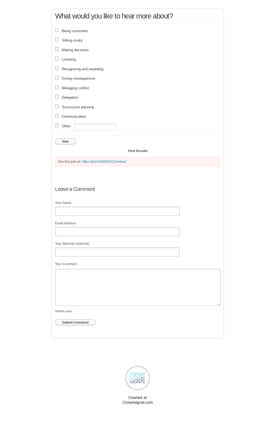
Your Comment (66, 264)
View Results (138, 151)
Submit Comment (75, 322)
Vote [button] (65, 141)
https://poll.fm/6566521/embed (104, 162)
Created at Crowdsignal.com (137, 400)
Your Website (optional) (72, 244)
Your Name (63, 203)
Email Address (65, 223)
